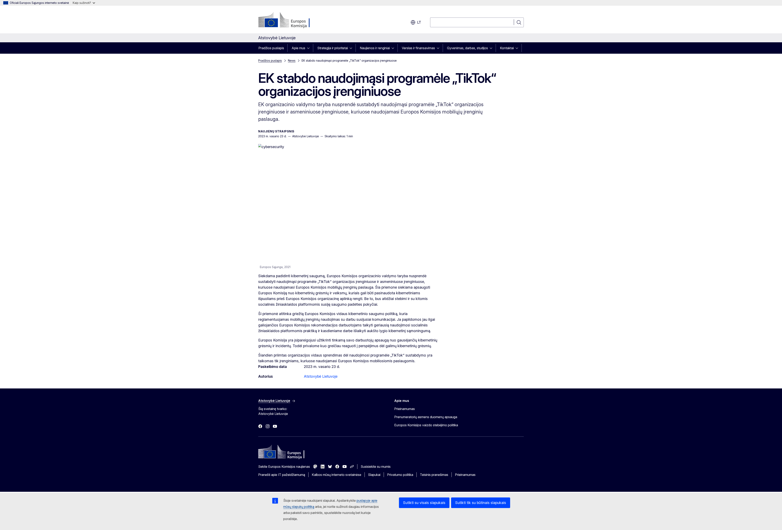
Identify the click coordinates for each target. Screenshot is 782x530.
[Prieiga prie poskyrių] (309, 48)
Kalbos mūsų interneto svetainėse (336, 475)
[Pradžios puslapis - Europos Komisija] (291, 20)
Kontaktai (507, 48)
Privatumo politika (400, 475)
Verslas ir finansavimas (418, 48)
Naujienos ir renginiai (375, 48)
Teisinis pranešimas (434, 475)
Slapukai (374, 475)
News (291, 60)
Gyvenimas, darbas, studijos (467, 48)
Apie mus (298, 48)
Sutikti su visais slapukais (424, 503)
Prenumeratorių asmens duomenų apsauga (425, 417)
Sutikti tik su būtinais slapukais (480, 503)
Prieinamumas (404, 409)
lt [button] (419, 22)
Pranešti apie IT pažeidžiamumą (281, 475)
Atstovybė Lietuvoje (320, 376)
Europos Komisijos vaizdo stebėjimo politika (426, 425)
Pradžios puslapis (271, 48)
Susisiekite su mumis (376, 467)
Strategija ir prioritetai (332, 48)
